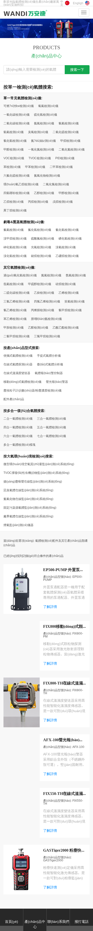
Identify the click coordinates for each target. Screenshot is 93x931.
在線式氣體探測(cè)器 (17, 364)
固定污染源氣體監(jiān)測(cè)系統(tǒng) (29, 507)
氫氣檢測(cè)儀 (13, 131)
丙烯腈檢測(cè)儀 (42, 309)
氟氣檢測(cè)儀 (13, 229)
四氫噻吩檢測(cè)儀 (16, 192)
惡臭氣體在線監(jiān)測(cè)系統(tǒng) (28, 490)
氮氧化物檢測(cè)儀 (47, 175)
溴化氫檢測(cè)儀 (15, 255)
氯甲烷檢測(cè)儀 (70, 309)
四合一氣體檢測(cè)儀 (17, 427)
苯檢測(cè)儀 (12, 166)
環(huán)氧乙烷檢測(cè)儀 (20, 184)
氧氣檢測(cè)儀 (48, 105)
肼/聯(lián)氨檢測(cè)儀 (46, 318)
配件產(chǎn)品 (13, 398)
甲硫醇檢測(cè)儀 (39, 283)
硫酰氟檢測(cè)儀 (42, 238)
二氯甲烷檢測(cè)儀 (16, 336)
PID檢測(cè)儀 (64, 157)
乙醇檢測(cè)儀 (44, 192)
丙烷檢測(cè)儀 (38, 201)
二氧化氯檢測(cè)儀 (56, 184)
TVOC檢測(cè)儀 (40, 157)
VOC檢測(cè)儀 (13, 157)
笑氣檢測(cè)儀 (74, 301)
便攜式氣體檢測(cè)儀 (17, 355)
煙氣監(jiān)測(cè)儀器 (18, 524)
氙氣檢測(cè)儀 (13, 283)
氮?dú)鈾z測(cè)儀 (43, 140)
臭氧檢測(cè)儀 (38, 131)
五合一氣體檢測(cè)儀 (51, 427)
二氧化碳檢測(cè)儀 (16, 123)
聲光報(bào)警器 (57, 381)
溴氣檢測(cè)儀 (66, 246)
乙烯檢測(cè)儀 (69, 292)
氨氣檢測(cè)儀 (44, 123)
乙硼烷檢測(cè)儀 (67, 255)
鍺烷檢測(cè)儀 (41, 255)
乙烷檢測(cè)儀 (13, 201)
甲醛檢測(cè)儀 (13, 149)
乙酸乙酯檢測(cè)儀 (66, 327)
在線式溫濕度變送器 (16, 372)
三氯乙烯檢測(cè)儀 (16, 301)
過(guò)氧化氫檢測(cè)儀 (20, 275)
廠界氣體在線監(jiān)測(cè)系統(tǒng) (28, 516)
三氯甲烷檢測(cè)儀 (47, 336)
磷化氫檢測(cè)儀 (70, 238)
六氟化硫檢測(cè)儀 (16, 175)
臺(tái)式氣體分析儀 (50, 364)
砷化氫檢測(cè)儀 (15, 246)
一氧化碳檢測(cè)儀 (16, 114)
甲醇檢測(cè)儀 (69, 192)
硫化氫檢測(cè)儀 (45, 114)
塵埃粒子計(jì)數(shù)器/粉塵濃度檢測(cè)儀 (32, 390)
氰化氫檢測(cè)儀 (67, 229)
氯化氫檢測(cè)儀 (15, 140)
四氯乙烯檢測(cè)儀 (47, 301)
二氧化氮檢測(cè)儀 (72, 149)
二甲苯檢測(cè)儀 (61, 166)
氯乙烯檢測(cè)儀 (15, 309)
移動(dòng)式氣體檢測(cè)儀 (22, 381)
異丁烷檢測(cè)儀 (15, 210)
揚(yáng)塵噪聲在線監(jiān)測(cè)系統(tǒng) (32, 481)
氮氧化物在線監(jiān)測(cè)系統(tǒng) (28, 498)
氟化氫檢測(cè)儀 (39, 229)
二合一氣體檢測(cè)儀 (17, 418)
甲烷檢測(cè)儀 (70, 140)
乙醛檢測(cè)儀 (38, 327)
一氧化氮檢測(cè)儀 (41, 149)
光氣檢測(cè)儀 (41, 246)
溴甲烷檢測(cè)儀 (15, 238)
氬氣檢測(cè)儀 (76, 275)
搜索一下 (77, 69)
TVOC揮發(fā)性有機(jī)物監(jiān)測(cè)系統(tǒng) (36, 472)
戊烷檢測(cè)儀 (63, 201)
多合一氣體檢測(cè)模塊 (19, 444)
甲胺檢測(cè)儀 (13, 327)
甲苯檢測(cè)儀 (35, 166)
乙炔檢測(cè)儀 (44, 292)
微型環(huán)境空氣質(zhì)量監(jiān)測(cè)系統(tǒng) (38, 463)
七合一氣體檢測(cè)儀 (51, 435)
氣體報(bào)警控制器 (49, 372)
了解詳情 (50, 606)
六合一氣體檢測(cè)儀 (17, 435)
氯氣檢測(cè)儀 (69, 123)
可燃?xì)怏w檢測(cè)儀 (18, 105)
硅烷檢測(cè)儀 (66, 283)
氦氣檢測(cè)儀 (51, 275)
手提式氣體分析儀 (49, 355)
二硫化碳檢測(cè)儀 (16, 292)
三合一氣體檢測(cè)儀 (51, 418)
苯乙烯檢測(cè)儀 (15, 318)
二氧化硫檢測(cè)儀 (66, 131)
